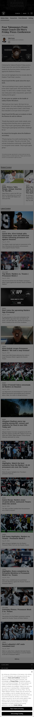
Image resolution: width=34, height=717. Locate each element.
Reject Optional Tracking (17, 708)
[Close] (32, 674)
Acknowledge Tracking (17, 713)
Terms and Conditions (9, 679)
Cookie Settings (11, 705)
